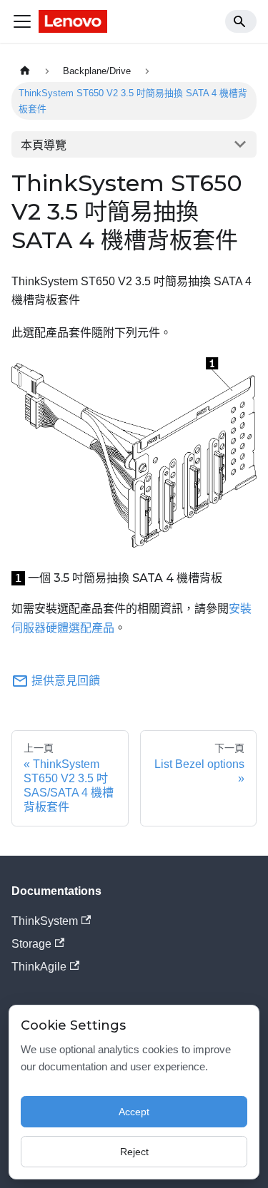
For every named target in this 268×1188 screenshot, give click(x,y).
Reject (134, 1151)
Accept (134, 1111)
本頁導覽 (43, 145)
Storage (31, 944)
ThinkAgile (38, 967)
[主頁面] (25, 71)
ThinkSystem (44, 921)
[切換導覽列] (22, 21)
